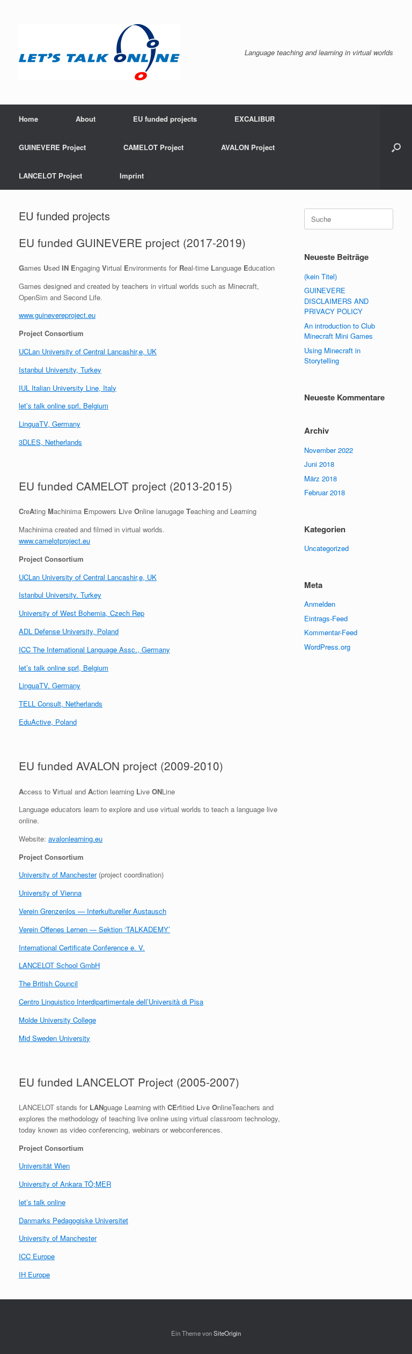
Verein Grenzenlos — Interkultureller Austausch (92, 911)
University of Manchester (58, 874)
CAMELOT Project (153, 147)
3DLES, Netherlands (50, 442)
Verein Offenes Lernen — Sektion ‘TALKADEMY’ (94, 929)
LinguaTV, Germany (49, 424)
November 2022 (328, 450)
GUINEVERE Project (52, 147)
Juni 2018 (319, 464)
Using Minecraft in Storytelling (332, 355)
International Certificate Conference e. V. (82, 947)
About (85, 119)
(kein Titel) (320, 276)
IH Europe (34, 1274)
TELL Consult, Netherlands (60, 703)
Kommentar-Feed (330, 632)
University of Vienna (50, 893)
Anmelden (319, 604)
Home (28, 119)
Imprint (132, 175)
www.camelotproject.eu (54, 540)
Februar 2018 (324, 492)
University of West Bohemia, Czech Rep (81, 613)
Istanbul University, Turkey (60, 369)
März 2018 (320, 478)
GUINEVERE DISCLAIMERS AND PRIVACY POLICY (336, 300)
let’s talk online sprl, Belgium (63, 405)
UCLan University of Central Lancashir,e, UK (88, 351)
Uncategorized (326, 548)
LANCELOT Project (50, 175)
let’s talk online (42, 1202)
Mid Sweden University (54, 1038)
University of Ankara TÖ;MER (65, 1184)
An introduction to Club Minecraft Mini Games (339, 331)
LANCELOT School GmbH (59, 965)
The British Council (48, 983)
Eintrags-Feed (326, 618)
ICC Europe (37, 1256)
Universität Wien (44, 1165)
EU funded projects (165, 119)
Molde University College (57, 1020)
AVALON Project (248, 147)
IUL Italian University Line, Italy (67, 388)
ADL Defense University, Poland (69, 631)
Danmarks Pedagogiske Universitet (73, 1220)
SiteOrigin (227, 1333)
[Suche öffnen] (396, 147)
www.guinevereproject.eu (57, 315)
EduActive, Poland (48, 722)
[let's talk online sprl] (99, 52)
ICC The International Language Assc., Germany (94, 649)
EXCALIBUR (254, 119)
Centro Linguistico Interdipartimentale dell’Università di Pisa (111, 1001)
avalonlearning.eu (75, 839)
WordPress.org (327, 647)
